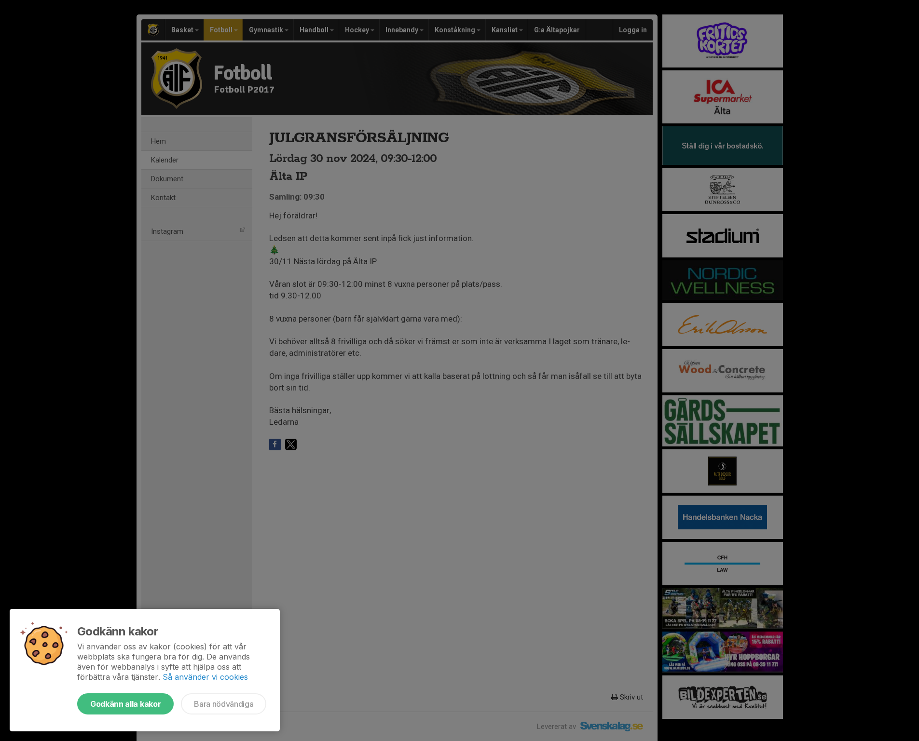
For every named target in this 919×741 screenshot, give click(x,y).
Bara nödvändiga (223, 704)
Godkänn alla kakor (125, 704)
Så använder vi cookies (205, 677)
